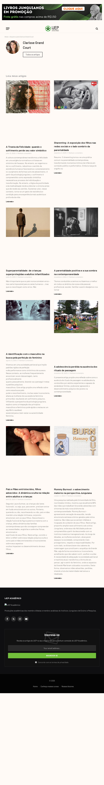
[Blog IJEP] (52, 28)
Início (6, 37)
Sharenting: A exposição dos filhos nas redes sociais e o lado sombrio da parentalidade (75, 146)
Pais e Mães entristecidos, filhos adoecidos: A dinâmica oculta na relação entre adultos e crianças (28, 493)
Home (35, 686)
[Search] (96, 29)
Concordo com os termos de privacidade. (53, 662)
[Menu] (7, 29)
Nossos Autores (68, 686)
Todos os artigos (33, 54)
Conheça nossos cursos (50, 686)
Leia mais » (10, 201)
